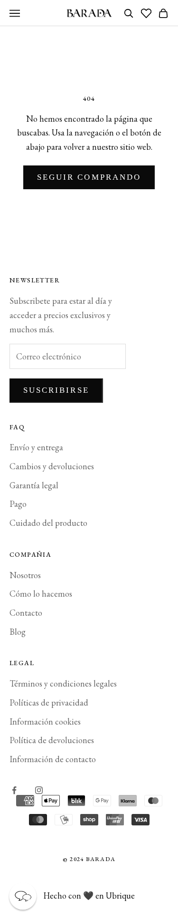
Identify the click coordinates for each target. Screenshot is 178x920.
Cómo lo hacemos (40, 593)
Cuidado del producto (48, 522)
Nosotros (25, 575)
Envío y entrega (36, 447)
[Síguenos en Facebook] (14, 790)
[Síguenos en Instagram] (39, 790)
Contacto (25, 612)
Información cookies (45, 721)
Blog (17, 631)
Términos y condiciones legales (63, 683)
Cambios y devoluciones (51, 466)
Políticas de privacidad (48, 702)
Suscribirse (56, 390)
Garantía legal (33, 485)
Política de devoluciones (51, 740)
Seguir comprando (89, 177)
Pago (18, 503)
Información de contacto (52, 759)
